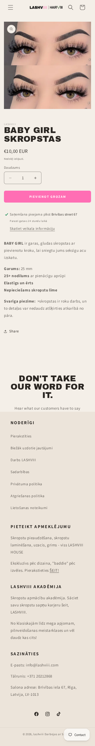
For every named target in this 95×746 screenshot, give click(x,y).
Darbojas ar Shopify (58, 734)
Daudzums (12, 167)
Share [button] (14, 331)
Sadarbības (20, 471)
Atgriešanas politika (28, 495)
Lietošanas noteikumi (29, 507)
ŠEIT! (54, 570)
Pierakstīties (21, 436)
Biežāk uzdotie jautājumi (32, 448)
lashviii (38, 734)
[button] (10, 7)
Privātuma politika (26, 484)
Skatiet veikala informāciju (32, 228)
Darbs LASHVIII (23, 459)
